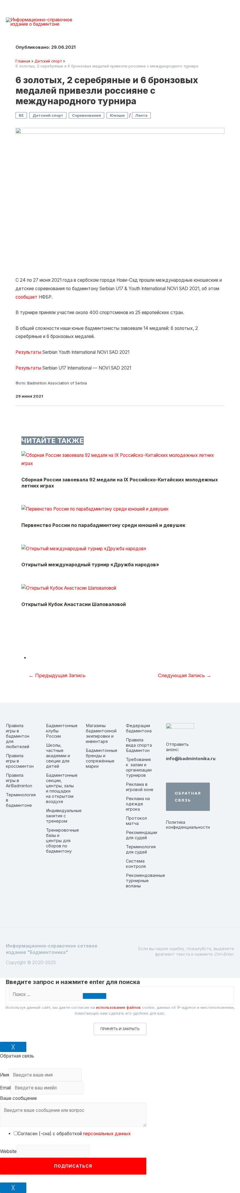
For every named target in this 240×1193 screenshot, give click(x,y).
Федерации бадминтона (139, 728)
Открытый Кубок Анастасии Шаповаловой (73, 604)
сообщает (26, 297)
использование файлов (118, 1007)
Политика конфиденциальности (180, 825)
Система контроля (136, 863)
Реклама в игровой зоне (139, 787)
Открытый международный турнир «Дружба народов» (90, 564)
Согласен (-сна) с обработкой (74, 1133)
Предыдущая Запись (57, 675)
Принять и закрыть (120, 1029)
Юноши (117, 115)
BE (21, 115)
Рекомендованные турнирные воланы (145, 881)
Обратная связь (188, 796)
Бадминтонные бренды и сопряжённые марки (101, 758)
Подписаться (73, 1166)
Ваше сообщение (18, 1098)
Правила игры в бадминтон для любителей (17, 736)
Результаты (28, 352)
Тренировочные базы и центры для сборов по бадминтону (62, 841)
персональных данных (107, 1133)
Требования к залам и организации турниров (139, 767)
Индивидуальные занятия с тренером (64, 816)
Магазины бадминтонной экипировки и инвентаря (101, 733)
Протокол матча (136, 821)
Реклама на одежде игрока (138, 804)
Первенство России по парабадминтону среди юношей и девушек (103, 525)
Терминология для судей (141, 849)
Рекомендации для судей (141, 835)
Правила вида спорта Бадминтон (139, 745)
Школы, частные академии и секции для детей (58, 756)
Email (5, 1088)
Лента (141, 115)
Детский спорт (47, 115)
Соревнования (86, 115)
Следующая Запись (184, 675)
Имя (4, 1075)
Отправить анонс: (177, 747)
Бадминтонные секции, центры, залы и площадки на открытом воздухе (62, 788)
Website (8, 1151)
